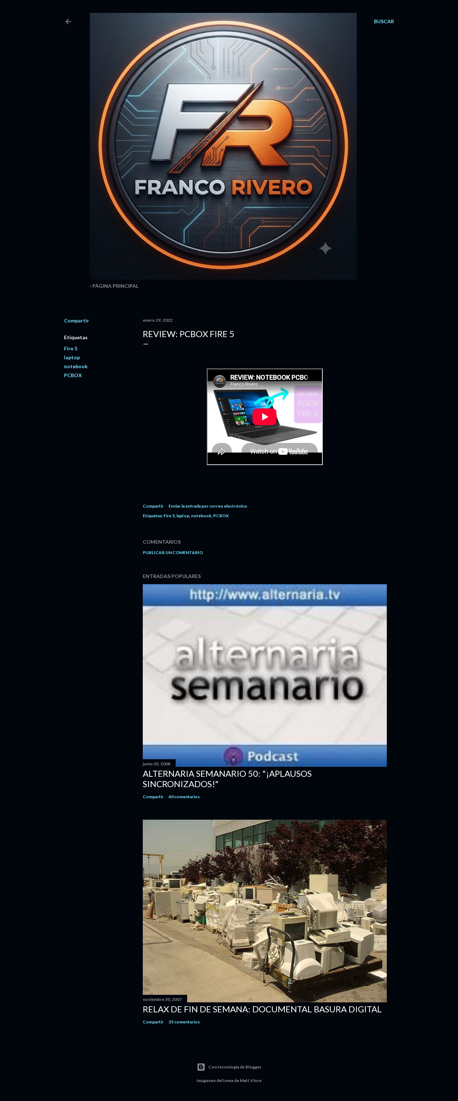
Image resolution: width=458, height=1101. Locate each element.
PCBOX (73, 375)
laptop (72, 357)
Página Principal (115, 286)
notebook (76, 366)
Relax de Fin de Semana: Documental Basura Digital (262, 1009)
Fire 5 (70, 348)
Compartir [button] (76, 320)
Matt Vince (251, 1080)
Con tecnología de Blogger (235, 1067)
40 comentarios (184, 796)
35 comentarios (184, 1022)
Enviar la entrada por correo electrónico (208, 506)
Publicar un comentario (173, 552)
